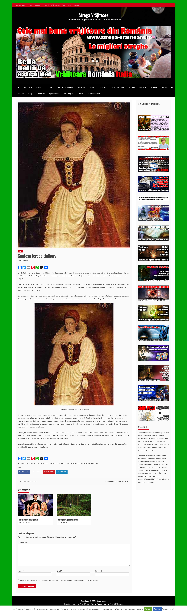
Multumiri (142, 87)
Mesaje (132, 87)
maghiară (73, 463)
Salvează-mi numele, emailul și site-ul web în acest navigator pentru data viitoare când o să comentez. (59, 580)
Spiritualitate (54, 93)
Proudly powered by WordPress (76, 604)
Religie (30, 93)
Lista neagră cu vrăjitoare (28, 519)
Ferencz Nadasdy (54, 463)
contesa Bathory (31, 463)
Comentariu (23, 542)
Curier (50, 87)
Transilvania (94, 463)
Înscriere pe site (67, 5)
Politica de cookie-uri (34, 5)
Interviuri (102, 87)
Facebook (24, 472)
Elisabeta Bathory (42, 463)
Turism (80, 93)
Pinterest (49, 472)
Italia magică (68, 93)
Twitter (37, 472)
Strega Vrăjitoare (93, 15)
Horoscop (81, 87)
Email (59, 571)
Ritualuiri (41, 93)
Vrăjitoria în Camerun (30, 481)
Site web (98, 571)
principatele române (83, 463)
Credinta (39, 87)
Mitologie (164, 87)
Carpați (23, 463)
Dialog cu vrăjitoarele (65, 87)
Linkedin (62, 472)
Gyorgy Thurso (65, 463)
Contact (76, 5)
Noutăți (21, 93)
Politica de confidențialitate (51, 5)
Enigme (154, 87)
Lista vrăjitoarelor (117, 87)
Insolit (92, 87)
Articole (27, 87)
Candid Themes (116, 604)
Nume (20, 571)
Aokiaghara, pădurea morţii (115, 481)
